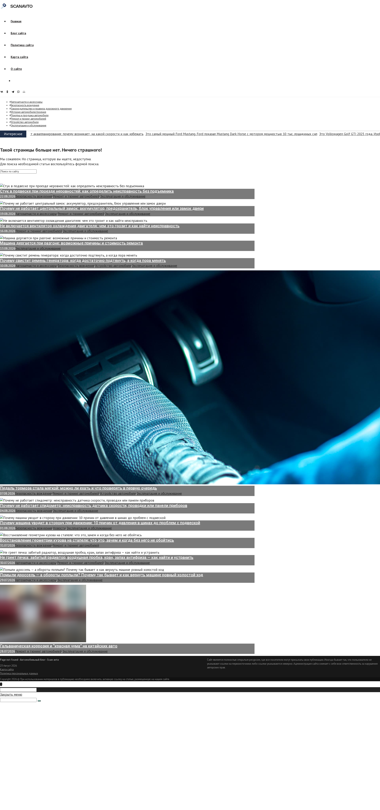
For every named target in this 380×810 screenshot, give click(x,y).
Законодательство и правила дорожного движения (41, 108)
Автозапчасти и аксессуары (27, 102)
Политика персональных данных (19, 673)
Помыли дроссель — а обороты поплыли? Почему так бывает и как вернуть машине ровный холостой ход (101, 574)
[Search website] (15, 81)
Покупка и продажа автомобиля (29, 115)
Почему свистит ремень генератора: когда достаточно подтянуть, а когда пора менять (83, 260)
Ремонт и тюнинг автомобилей (28, 118)
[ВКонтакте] (3, 91)
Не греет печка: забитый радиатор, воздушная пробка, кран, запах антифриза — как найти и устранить (96, 557)
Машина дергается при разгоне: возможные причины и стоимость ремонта (71, 243)
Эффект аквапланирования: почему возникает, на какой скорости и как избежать (68, 134)
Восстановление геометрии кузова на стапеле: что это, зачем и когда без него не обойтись (87, 540)
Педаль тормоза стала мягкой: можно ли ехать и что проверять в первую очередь (78, 488)
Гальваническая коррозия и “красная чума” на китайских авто (58, 646)
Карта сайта (7, 669)
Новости (59, 528)
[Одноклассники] (8, 91)
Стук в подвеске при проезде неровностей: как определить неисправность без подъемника (87, 191)
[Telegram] (14, 91)
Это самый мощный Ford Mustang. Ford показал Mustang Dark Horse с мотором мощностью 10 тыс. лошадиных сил (218, 134)
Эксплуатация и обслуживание (28, 125)
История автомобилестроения (28, 112)
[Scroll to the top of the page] (1, 684)
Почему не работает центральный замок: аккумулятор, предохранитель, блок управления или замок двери (102, 208)
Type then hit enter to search (59, 689)
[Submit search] (39, 700)
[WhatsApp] (19, 91)
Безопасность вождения (25, 105)
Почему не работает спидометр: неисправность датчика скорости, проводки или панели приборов (93, 505)
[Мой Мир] (25, 91)
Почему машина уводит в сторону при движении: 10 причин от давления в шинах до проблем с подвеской (100, 522)
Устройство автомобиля (25, 122)
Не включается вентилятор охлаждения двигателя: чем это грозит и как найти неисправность (90, 225)
